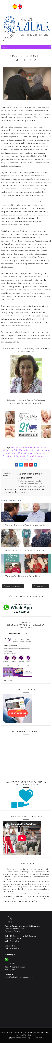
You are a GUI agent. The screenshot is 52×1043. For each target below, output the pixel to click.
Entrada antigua (40, 586)
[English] (20, 8)
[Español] (14, 8)
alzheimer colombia (22, 447)
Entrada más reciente (13, 586)
